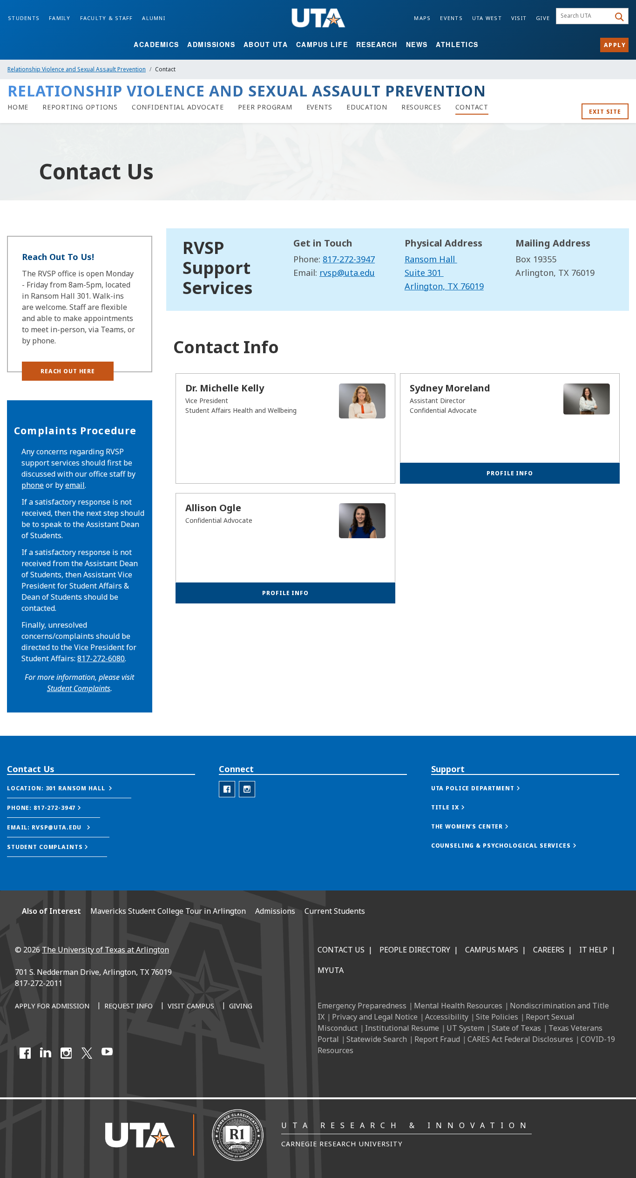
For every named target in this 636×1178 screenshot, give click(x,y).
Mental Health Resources (458, 1005)
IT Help (593, 950)
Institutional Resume (402, 1028)
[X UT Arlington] (86, 1053)
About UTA (266, 44)
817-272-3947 (349, 259)
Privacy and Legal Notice (375, 1017)
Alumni (153, 17)
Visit (519, 17)
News (417, 44)
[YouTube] (107, 1053)
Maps (422, 17)
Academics (156, 44)
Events (451, 17)
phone (32, 485)
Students (24, 17)
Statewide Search (376, 1039)
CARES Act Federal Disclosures (520, 1039)
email (75, 485)
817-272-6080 (101, 658)
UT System (465, 1028)
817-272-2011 (38, 983)
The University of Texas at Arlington (105, 950)
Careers (548, 950)
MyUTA (331, 970)
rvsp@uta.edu (347, 272)
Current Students (334, 911)
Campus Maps (491, 950)
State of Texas (516, 1028)
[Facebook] (25, 1053)
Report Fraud (437, 1039)
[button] (68, 371)
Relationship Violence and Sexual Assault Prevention (76, 69)
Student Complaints (78, 688)
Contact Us (341, 950)
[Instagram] (66, 1053)
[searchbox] (584, 16)
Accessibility (446, 1017)
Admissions (211, 44)
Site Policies (497, 1017)
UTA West (487, 17)
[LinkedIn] (45, 1053)
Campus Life (322, 44)
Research (377, 44)
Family (60, 17)
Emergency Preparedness (362, 1005)
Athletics (457, 44)
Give (543, 17)
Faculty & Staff (106, 17)
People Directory (414, 950)
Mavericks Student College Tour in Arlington (168, 911)
